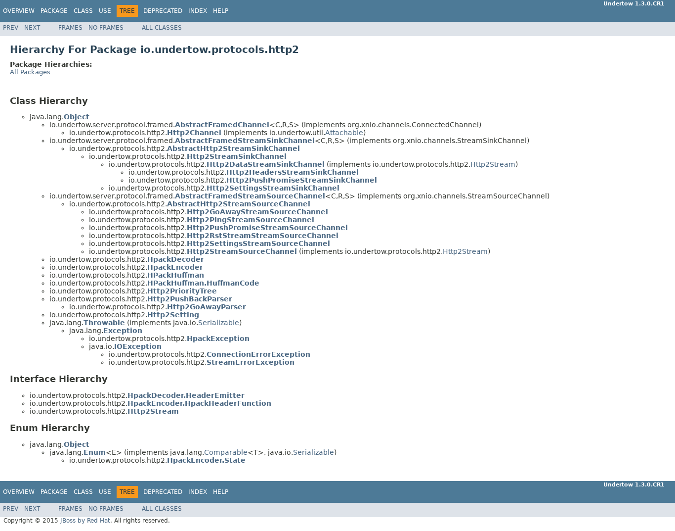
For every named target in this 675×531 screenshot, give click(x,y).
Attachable (344, 133)
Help (220, 10)
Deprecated (162, 10)
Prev (10, 27)
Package (54, 10)
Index (197, 10)
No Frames (106, 27)
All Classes (162, 27)
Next (32, 27)
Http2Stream (492, 164)
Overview (19, 10)
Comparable (226, 452)
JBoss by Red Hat (85, 520)
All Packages (30, 72)
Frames (70, 27)
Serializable (218, 323)
